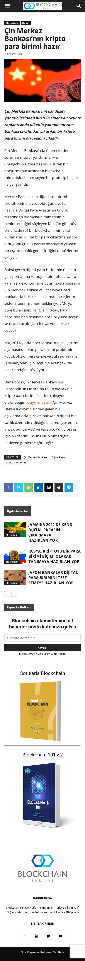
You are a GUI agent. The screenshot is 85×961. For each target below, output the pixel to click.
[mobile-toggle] (7, 6)
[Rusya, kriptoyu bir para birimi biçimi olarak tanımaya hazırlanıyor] (15, 556)
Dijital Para (58, 457)
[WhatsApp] (28, 487)
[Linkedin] (38, 487)
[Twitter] (18, 487)
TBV (68, 912)
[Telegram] (69, 487)
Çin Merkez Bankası (35, 457)
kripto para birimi (16, 462)
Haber (26, 23)
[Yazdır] (58, 487)
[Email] (48, 487)
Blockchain (12, 23)
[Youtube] (60, 936)
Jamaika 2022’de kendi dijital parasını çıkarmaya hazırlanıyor (51, 532)
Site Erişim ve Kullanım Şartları (42, 952)
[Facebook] (8, 487)
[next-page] (14, 594)
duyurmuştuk (39, 402)
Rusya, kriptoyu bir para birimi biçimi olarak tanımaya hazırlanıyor (54, 556)
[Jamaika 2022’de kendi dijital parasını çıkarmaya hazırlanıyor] (15, 529)
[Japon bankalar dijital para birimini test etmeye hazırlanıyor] (15, 577)
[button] (79, 6)
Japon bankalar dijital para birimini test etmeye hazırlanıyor (53, 577)
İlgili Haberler (17, 511)
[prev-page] (7, 594)
